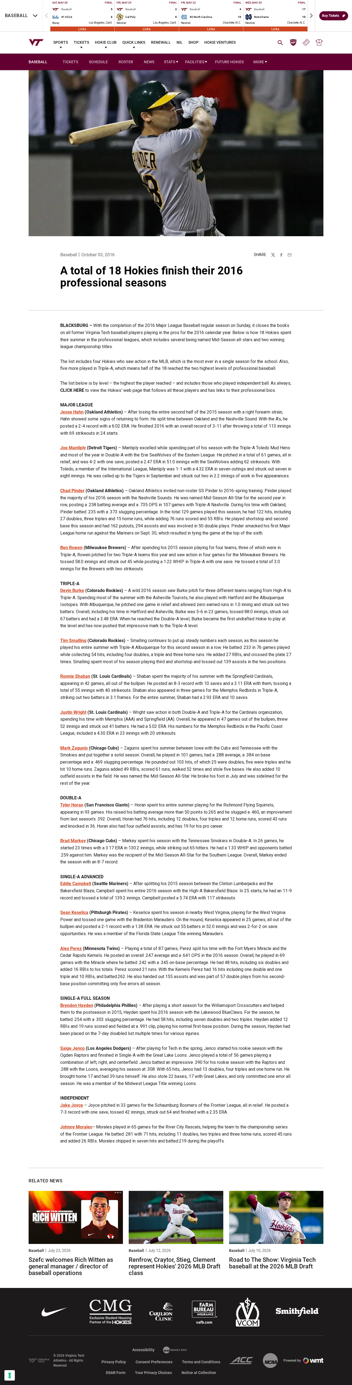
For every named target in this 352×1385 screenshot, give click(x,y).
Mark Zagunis (74, 748)
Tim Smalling (73, 640)
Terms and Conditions (201, 1362)
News (149, 62)
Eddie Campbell (75, 883)
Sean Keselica (74, 912)
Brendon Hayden (76, 1005)
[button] (311, 15)
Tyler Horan (71, 805)
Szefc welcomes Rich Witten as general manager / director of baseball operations (71, 1266)
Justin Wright (73, 712)
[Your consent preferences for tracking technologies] (9, 1375)
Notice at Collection (199, 1372)
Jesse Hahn (72, 412)
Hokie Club (106, 42)
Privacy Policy (113, 1362)
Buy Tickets (330, 16)
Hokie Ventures (220, 42)
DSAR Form (115, 1372)
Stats (169, 62)
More (258, 62)
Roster (126, 62)
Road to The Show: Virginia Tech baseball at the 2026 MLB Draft (272, 1263)
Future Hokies (229, 62)
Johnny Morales (76, 1127)
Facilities (194, 62)
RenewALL (161, 42)
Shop (193, 42)
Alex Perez (71, 948)
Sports (60, 42)
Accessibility (143, 1349)
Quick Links (133, 42)
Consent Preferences (154, 1362)
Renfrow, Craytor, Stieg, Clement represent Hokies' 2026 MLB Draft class (174, 1266)
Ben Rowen (71, 547)
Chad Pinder (72, 490)
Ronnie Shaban (75, 676)
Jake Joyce (71, 1105)
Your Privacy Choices (153, 1372)
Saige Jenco (72, 1048)
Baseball (68, 254)
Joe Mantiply (73, 447)
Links (82, 29)
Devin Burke (72, 590)
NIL (180, 42)
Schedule (98, 62)
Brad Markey (73, 840)
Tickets (81, 42)
